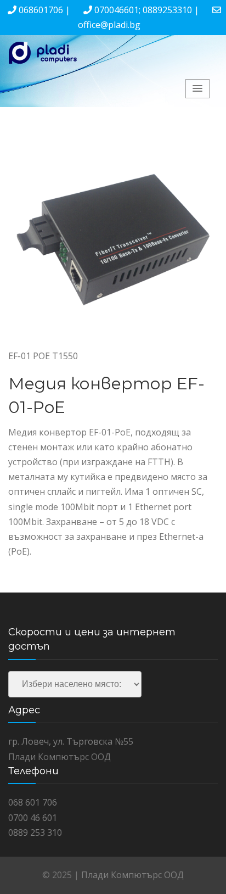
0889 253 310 (35, 832)
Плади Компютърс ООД (132, 875)
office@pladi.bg (109, 25)
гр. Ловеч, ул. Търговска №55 (70, 741)
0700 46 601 (32, 818)
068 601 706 (32, 802)
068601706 (41, 10)
